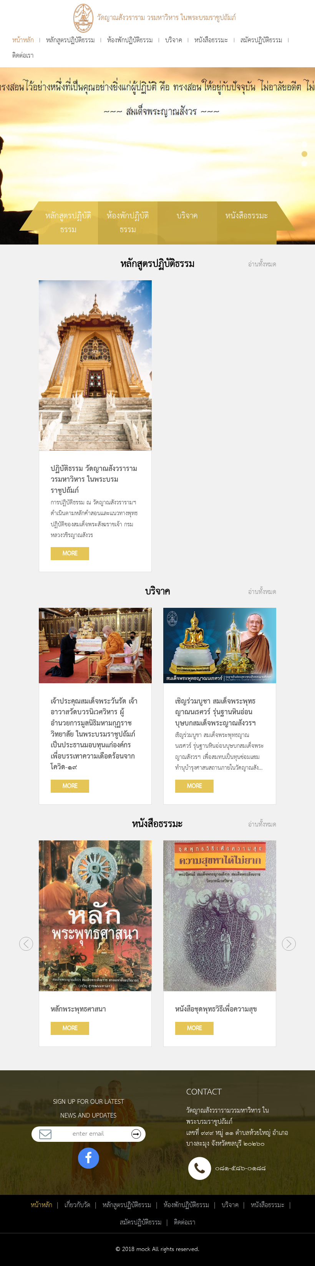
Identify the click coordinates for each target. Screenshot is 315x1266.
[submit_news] (136, 1134)
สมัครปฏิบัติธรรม (261, 40)
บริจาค (173, 40)
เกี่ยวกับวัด (77, 1205)
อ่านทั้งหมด (262, 264)
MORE (70, 553)
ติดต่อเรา (23, 56)
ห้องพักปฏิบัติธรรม (130, 40)
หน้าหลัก (23, 40)
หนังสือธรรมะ (211, 40)
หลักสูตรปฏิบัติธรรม (70, 40)
